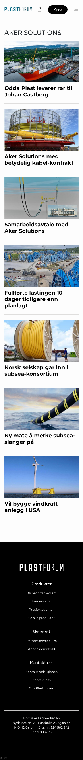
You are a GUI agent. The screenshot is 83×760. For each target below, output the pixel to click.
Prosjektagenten (41, 610)
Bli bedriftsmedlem (42, 593)
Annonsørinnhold (41, 649)
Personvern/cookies (41, 641)
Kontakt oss (41, 680)
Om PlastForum (41, 688)
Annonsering (42, 601)
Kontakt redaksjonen (41, 672)
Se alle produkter (41, 618)
